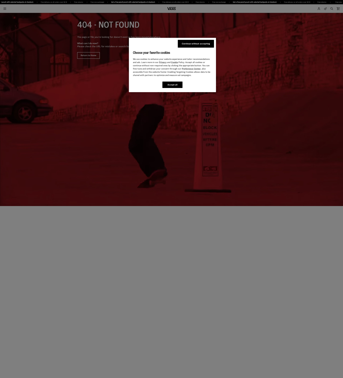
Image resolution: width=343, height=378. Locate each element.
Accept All (172, 84)
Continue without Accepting (196, 43)
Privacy (163, 62)
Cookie (174, 62)
